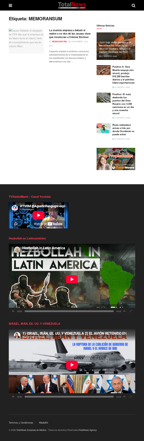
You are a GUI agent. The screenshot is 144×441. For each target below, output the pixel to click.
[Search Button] (133, 5)
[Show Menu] (10, 5)
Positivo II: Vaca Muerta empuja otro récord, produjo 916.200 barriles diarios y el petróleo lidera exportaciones (123, 74)
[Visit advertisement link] (116, 159)
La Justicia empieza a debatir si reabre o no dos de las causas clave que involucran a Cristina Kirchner (70, 33)
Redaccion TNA (59, 41)
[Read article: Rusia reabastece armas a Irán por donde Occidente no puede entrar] (104, 128)
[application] (72, 279)
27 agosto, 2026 (109, 56)
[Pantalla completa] (130, 311)
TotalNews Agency (87, 429)
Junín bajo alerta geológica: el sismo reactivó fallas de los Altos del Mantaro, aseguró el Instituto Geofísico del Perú (115, 47)
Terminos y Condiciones (21, 422)
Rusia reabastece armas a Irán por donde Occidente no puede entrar (123, 129)
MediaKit (43, 422)
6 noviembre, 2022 (79, 41)
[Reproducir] (13, 311)
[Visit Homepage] (71, 5)
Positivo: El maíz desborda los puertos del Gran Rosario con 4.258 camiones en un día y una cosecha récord (123, 103)
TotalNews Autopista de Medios (31, 429)
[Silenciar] (124, 311)
